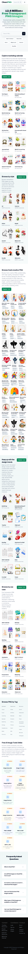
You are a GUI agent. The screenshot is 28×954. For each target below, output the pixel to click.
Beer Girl (13, 449)
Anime (3, 223)
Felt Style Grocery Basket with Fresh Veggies (22, 367)
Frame (16, 577)
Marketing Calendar (4, 937)
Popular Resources (4, 929)
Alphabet (4, 706)
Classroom (18, 692)
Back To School (9, 38)
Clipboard (17, 525)
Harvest (21, 42)
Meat (3, 731)
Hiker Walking (5, 307)
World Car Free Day (20, 113)
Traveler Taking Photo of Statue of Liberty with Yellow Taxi (21, 335)
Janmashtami (5, 149)
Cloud (3, 709)
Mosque (21, 732)
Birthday (17, 622)
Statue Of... (20, 338)
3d (2, 206)
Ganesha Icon (22, 355)
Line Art (4, 240)
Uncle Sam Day (18, 166)
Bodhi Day (4, 506)
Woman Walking (5, 322)
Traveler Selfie (12, 339)
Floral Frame (22, 726)
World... (4, 306)
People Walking (13, 418)
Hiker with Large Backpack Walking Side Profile (6, 305)
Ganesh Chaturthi (6, 166)
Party (16, 640)
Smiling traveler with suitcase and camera (13, 305)
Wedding (4, 640)
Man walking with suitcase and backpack (5, 351)
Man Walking (5, 355)
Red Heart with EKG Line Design (6, 366)
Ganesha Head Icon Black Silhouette (13, 351)
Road (20, 719)
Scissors (4, 734)
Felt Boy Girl (20, 449)
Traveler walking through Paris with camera (22, 304)
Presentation (5, 674)
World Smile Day (6, 113)
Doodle (4, 258)
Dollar (11, 709)
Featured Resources (4, 933)
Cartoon (17, 206)
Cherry (11, 721)
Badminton (12, 706)
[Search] (20, 2)
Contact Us (22, 933)
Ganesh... (22, 415)
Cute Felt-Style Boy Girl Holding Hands (21, 446)
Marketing (17, 674)
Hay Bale (14, 46)
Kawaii (16, 223)
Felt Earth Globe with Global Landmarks (21, 320)
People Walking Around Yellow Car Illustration (14, 413)
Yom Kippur (5, 94)
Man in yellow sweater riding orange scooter (23, 399)
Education (4, 692)
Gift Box (12, 712)
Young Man (21, 433)
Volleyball (21, 735)
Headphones (4, 728)
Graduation (5, 657)
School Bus (19, 38)
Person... (4, 401)
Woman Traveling (13, 323)
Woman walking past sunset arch (14, 398)
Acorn (6, 42)
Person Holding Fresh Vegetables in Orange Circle (5, 399)
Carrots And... (22, 385)
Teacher (4, 525)
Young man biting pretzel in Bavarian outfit (22, 430)
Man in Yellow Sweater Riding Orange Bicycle (5, 430)
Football (4, 577)
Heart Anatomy (5, 385)
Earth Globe (21, 322)
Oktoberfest (5, 130)
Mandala (12, 715)
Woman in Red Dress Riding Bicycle (5, 413)
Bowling (4, 542)
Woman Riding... (5, 417)
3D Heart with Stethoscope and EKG (6, 382)
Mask (20, 715)
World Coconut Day (20, 149)
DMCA (20, 927)
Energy (3, 725)
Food (3, 712)
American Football (19, 542)
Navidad (3, 719)
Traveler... (21, 307)
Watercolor (18, 240)
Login (12, 925)
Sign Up (12, 927)
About (20, 925)
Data (16, 559)
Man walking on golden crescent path (6, 446)
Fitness (12, 725)
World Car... (12, 400)
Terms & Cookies (21, 930)
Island (20, 729)
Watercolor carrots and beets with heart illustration (22, 382)
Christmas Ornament (21, 722)
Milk (11, 731)
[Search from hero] (23, 33)
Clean (7, 2)
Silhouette (17, 258)
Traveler (12, 307)
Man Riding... (22, 402)
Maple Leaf (13, 42)
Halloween (21, 712)
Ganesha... (12, 353)
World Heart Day (5, 368)
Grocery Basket (21, 370)
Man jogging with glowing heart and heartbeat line (14, 382)
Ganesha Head (13, 355)
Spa (11, 734)
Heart (3, 370)
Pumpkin (12, 719)
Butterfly (4, 721)
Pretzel (20, 432)
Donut (20, 709)
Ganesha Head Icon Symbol (22, 413)
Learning (4, 715)
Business (21, 706)
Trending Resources (4, 926)
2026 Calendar (5, 559)
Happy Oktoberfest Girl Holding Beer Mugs (13, 446)
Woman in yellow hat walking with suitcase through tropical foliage (6, 320)
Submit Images (12, 930)
